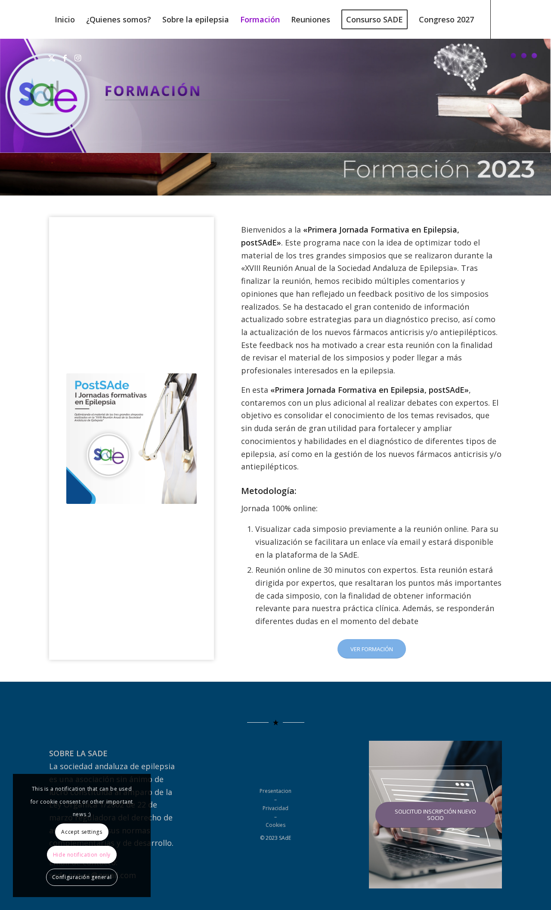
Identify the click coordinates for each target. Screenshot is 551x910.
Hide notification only (82, 854)
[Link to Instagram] (77, 57)
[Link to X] (51, 57)
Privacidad (275, 808)
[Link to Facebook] (64, 57)
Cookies (275, 825)
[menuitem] (64, 19)
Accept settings (81, 831)
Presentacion (275, 791)
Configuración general (82, 877)
